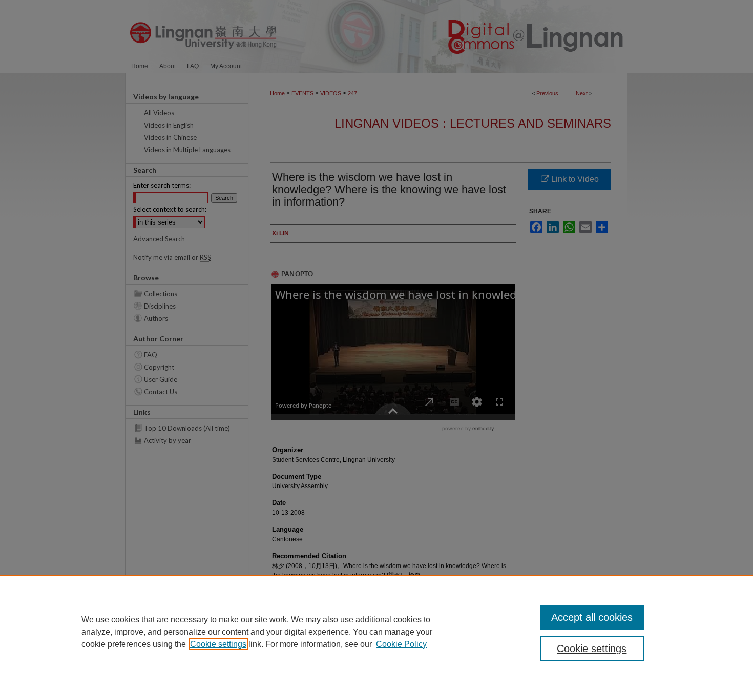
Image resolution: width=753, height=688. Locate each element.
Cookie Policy (401, 644)
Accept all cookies (592, 617)
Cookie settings (218, 644)
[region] (376, 631)
